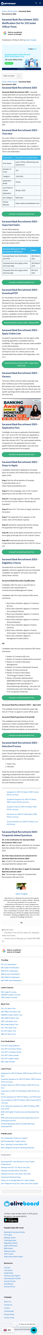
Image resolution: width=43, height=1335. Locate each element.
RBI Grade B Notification (10, 968)
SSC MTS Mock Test (8, 1031)
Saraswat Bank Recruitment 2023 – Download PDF (21, 323)
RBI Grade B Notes (8, 1062)
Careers (7, 1308)
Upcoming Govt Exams (12, 1278)
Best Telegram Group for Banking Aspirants (17, 1148)
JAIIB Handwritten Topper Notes (13, 1141)
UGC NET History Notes (10, 1055)
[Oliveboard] (8, 3)
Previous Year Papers (12, 1276)
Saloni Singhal (31, 40)
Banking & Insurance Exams (14, 1232)
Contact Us (8, 1305)
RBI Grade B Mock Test (9, 1024)
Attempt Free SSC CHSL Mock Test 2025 (16, 1174)
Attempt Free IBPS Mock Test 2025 (14, 1171)
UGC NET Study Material (10, 1046)
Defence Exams (9, 1251)
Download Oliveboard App (11, 1177)
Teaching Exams (10, 1240)
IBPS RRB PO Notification (10, 977)
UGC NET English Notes (10, 1058)
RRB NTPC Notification (9, 971)
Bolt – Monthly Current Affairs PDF (14, 1144)
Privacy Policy (9, 1314)
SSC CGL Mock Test (8, 1008)
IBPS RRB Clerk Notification (11, 980)
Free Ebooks (8, 1284)
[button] (21, 409)
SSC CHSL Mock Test (8, 1028)
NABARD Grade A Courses (10, 995)
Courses (7, 1268)
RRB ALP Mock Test (8, 1034)
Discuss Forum (9, 1286)
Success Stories (10, 1281)
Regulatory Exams (11, 1243)
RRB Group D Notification (10, 974)
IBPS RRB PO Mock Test (10, 1018)
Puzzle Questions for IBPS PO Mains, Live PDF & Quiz (21, 1097)
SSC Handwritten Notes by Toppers (14, 1138)
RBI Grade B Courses (9, 992)
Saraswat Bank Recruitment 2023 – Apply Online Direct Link (21, 364)
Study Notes (8, 1273)
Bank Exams (12, 11)
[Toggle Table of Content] (18, 76)
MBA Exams (8, 1248)
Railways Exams (10, 1238)
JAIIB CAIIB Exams (10, 1246)
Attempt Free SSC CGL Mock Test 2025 (15, 1167)
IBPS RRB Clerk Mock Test (11, 1012)
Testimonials (9, 1311)
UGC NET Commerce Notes (11, 1052)
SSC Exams (8, 1235)
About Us (7, 1302)
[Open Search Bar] (36, 3)
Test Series (8, 1270)
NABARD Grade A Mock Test (11, 1015)
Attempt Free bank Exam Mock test (21, 214)
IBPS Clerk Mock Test (9, 1021)
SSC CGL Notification (8, 964)
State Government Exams (13, 1256)
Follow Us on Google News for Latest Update (18, 1180)
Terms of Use (9, 1318)
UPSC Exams (8, 1254)
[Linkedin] (21, 923)
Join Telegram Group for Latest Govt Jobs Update (19, 1183)
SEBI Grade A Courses (9, 997)
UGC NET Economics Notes (11, 1049)
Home (4, 11)
